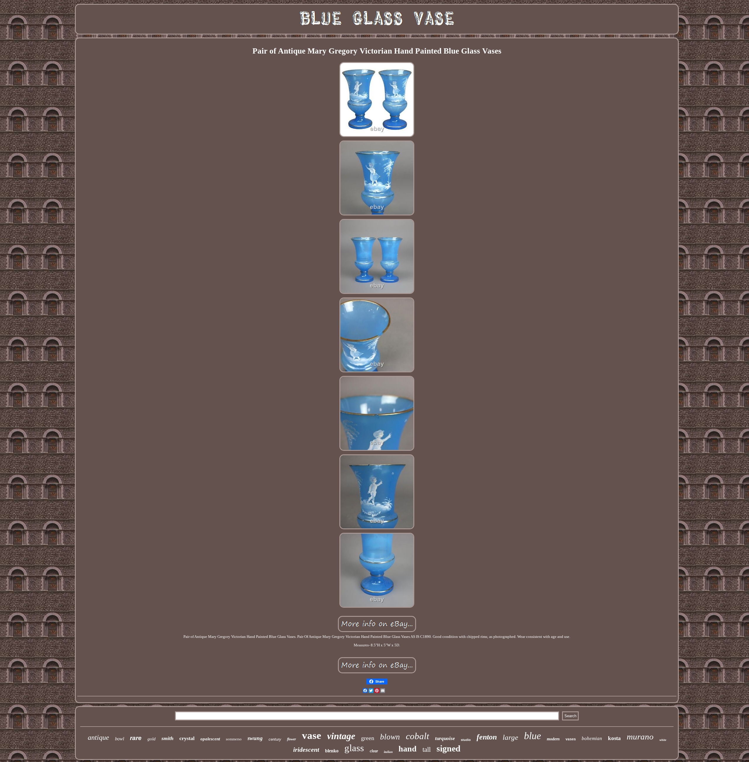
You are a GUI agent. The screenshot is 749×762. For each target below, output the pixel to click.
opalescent (210, 739)
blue (532, 735)
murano (640, 736)
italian (388, 752)
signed (449, 748)
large (510, 737)
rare (136, 737)
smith (167, 738)
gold (151, 739)
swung (255, 738)
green (367, 738)
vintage (341, 736)
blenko (332, 750)
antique (98, 737)
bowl (119, 738)
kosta (614, 738)
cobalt (417, 736)
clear (374, 751)
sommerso (234, 739)
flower (291, 739)
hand (407, 748)
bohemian (592, 738)
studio (466, 740)
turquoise (445, 738)
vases (571, 739)
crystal (187, 738)
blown (390, 736)
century (275, 739)
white (662, 740)
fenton (487, 737)
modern (553, 739)
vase (311, 735)
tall (426, 749)
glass (354, 748)
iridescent (306, 749)
